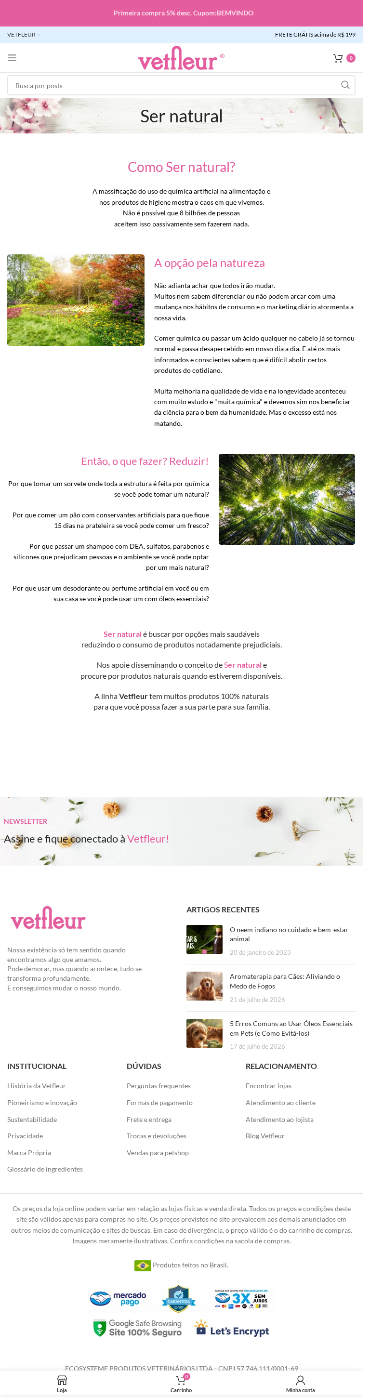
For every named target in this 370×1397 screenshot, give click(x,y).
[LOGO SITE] (181, 57)
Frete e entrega (149, 1119)
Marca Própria (29, 1152)
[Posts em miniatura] (204, 941)
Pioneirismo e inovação (42, 1102)
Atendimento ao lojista (280, 1119)
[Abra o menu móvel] (12, 57)
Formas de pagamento (160, 1102)
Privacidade (25, 1136)
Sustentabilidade (32, 1119)
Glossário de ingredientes (45, 1169)
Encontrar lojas (268, 1085)
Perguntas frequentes (159, 1085)
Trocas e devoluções (156, 1136)
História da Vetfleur (36, 1085)
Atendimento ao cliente (281, 1102)
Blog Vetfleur (265, 1136)
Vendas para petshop (158, 1152)
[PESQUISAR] (345, 85)
